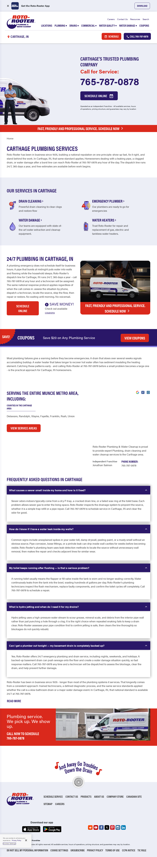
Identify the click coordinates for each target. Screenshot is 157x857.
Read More (14, 700)
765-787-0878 (109, 81)
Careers (111, 19)
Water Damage (128, 25)
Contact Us (122, 19)
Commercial (89, 25)
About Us (99, 796)
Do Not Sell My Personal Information (27, 850)
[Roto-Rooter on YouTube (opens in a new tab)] (96, 827)
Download (142, 5)
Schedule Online (96, 95)
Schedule (113, 36)
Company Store (115, 796)
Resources (135, 19)
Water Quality (108, 25)
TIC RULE (142, 850)
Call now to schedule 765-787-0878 (23, 736)
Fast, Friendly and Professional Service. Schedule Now (78, 128)
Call (138, 36)
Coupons (144, 25)
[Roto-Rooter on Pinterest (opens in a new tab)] (112, 827)
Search (146, 19)
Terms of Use (112, 850)
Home (10, 138)
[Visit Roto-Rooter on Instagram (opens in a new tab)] (148, 392)
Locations (46, 25)
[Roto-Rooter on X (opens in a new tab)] (107, 827)
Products (86, 796)
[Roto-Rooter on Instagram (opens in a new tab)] (118, 827)
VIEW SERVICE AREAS (24, 428)
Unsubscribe (78, 850)
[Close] (26, 840)
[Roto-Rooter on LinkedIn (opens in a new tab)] (123, 827)
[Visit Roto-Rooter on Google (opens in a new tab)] (137, 392)
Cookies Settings (9, 843)
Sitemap (48, 804)
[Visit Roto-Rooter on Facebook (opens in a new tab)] (142, 392)
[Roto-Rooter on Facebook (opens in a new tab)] (101, 827)
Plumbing (61, 25)
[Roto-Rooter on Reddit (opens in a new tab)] (90, 827)
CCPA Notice (128, 850)
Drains (74, 25)
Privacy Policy (95, 850)
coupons (50, 312)
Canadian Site (134, 796)
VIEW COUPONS (134, 338)
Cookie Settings (59, 850)
